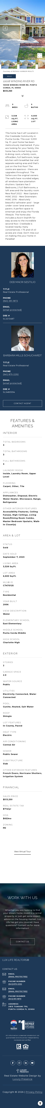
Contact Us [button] (22, 942)
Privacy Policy (34, 1092)
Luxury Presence (22, 1079)
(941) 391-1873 (10, 301)
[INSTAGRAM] (19, 1063)
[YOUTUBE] (32, 1063)
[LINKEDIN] (25, 1063)
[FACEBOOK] (12, 1063)
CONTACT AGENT (22, 403)
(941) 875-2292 (11, 374)
